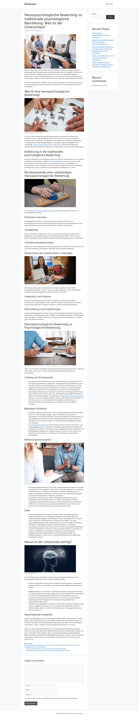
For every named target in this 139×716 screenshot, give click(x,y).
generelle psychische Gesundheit (72, 396)
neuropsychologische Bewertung (43, 145)
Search (94, 14)
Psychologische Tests (73, 645)
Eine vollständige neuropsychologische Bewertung (40, 211)
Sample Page (109, 4)
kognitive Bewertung (31, 645)
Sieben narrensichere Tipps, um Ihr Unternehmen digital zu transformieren (46, 648)
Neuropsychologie (43, 645)
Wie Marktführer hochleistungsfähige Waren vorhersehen (100, 35)
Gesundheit (29, 643)
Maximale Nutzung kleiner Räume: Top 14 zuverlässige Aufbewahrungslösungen (47, 650)
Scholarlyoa (30, 4)
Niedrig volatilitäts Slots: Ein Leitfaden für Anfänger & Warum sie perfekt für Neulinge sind (102, 64)
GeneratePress (78, 713)
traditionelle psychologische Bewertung (35, 647)
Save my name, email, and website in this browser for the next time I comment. (52, 698)
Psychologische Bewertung (37, 425)
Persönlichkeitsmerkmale (62, 161)
